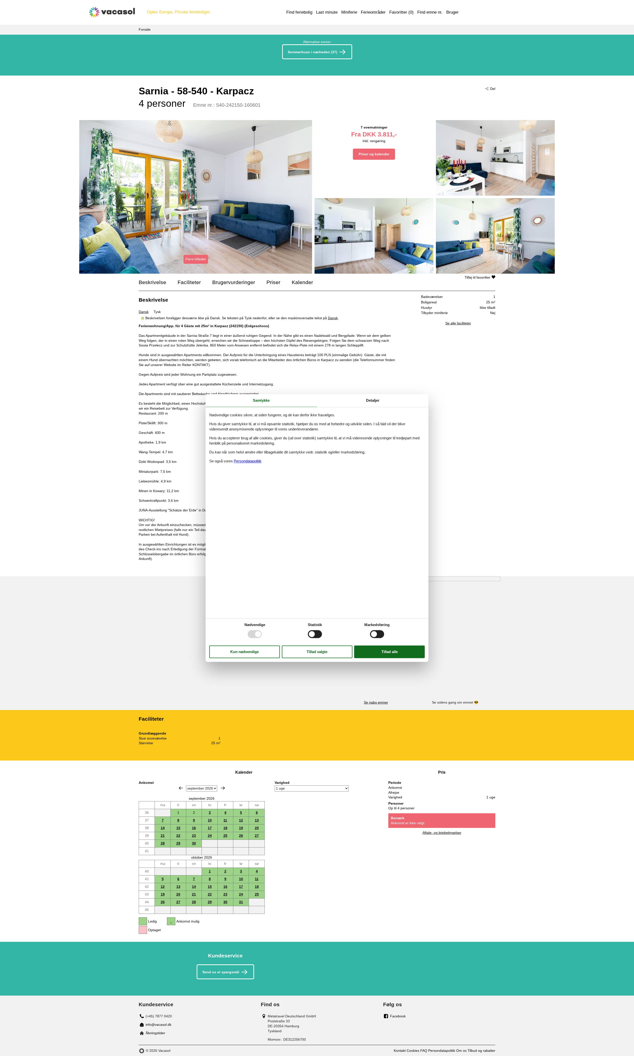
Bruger (452, 12)
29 (178, 843)
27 (257, 836)
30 (194, 843)
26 (241, 836)
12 (241, 820)
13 (257, 820)
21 (163, 836)
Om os (461, 1051)
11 (225, 820)
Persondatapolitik (441, 1051)
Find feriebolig (299, 12)
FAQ (423, 1051)
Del (492, 89)
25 (225, 836)
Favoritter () (401, 12)
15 (178, 828)
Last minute (327, 12)
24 (210, 836)
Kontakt (400, 1051)
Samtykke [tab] (261, 400)
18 (225, 828)
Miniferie (349, 12)
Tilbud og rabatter (481, 1051)
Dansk (144, 312)
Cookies (413, 1051)
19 (241, 828)
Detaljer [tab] (372, 400)
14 (163, 828)
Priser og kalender (374, 154)
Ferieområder (373, 12)
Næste (223, 788)
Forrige (181, 788)
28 (163, 843)
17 (210, 828)
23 (194, 836)
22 (178, 836)
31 (241, 902)
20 (257, 828)
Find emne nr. (430, 12)
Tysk (157, 312)
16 (194, 828)
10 (210, 820)
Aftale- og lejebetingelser (442, 833)
